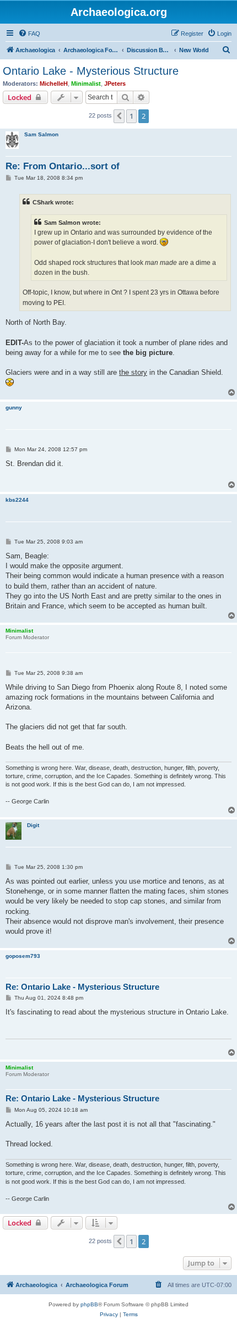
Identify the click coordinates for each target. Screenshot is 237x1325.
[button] (119, 116)
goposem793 (23, 956)
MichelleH (54, 83)
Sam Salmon (41, 134)
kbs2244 (17, 500)
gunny (14, 407)
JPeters (115, 83)
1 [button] (131, 116)
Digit (33, 825)
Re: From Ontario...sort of (63, 166)
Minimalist (86, 83)
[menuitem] (29, 33)
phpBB (89, 1304)
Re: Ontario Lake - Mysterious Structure (82, 986)
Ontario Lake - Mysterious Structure (91, 71)
